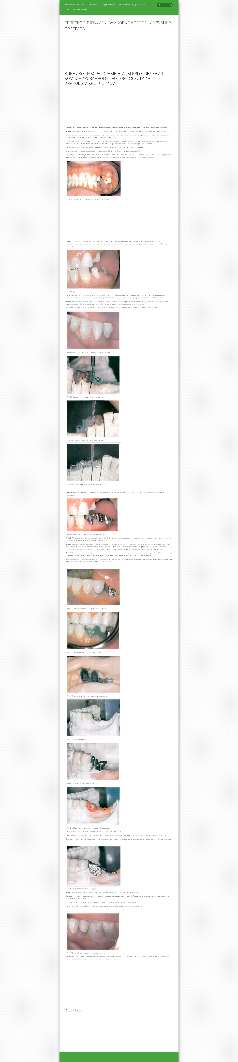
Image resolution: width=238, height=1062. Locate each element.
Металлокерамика (81, 10)
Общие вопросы (109, 5)
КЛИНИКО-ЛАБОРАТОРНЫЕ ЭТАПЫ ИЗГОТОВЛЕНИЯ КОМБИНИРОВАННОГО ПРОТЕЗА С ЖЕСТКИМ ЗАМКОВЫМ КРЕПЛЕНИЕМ (113, 78)
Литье (66, 10)
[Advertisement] (119, 53)
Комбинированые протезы (75, 5)
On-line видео (124, 5)
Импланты (94, 5)
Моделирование (138, 5)
